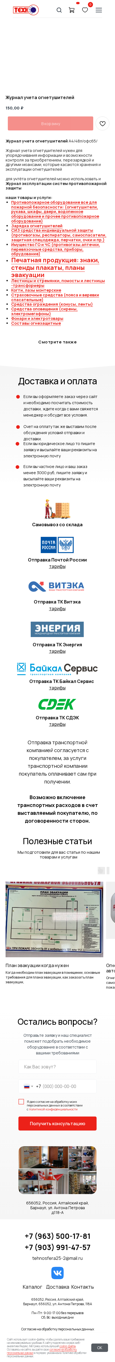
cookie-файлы (67, 1346)
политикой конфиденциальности (53, 1109)
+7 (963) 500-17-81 (57, 1236)
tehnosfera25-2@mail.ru (57, 1258)
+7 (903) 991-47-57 (57, 1247)
